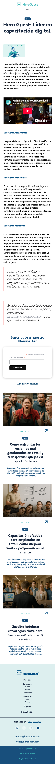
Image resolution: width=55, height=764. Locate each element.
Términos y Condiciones (27, 748)
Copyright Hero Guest (27, 759)
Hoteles (27, 689)
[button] (27, 9)
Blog (27, 699)
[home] (27, 4)
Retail (27, 687)
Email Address (17, 357)
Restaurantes (28, 692)
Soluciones (27, 684)
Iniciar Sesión (27, 712)
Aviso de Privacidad (27, 754)
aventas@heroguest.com (25, 316)
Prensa (27, 702)
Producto (27, 680)
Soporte (27, 706)
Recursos (27, 696)
